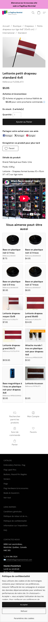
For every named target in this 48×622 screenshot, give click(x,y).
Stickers (7, 479)
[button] (13, 13)
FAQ (5, 530)
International (8, 33)
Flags (6, 483)
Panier (15, 444)
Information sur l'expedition (16, 525)
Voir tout (7, 497)
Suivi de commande (14, 434)
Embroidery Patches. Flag (14, 465)
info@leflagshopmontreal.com (19, 559)
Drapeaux (29, 26)
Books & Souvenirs (11, 493)
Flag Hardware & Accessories (16, 488)
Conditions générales (13, 511)
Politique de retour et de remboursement (16, 516)
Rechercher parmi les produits (14, 419)
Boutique (17, 26)
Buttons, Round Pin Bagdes (15, 474)
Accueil (6, 26)
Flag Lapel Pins (10, 469)
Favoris (33, 432)
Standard (22, 33)
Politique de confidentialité (15, 521)
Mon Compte (33, 416)
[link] (24, 617)
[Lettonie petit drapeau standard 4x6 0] (24, 52)
